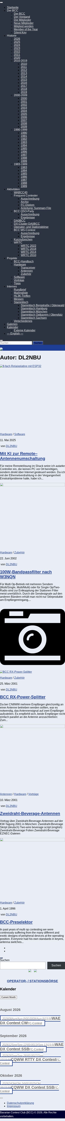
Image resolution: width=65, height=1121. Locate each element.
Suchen (5, 960)
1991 (24, 135)
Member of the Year (26, 29)
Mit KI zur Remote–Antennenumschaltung (22, 456)
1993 (24, 142)
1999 (24, 161)
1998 (24, 157)
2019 (24, 92)
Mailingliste (21, 292)
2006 (24, 117)
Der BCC (19, 13)
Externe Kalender (24, 330)
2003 (24, 107)
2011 (24, 67)
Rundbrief (20, 289)
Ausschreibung (30, 198)
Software (19, 277)
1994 (24, 145)
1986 (24, 176)
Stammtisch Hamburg (34, 308)
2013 (24, 73)
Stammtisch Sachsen (34, 317)
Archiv (25, 201)
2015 (24, 79)
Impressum (13, 1106)
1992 (24, 139)
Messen (19, 299)
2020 (17, 57)
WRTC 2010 (28, 255)
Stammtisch (21, 302)
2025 (17, 41)
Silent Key (20, 32)
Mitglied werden (23, 26)
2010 (24, 63)
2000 (24, 98)
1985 (24, 173)
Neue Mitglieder (23, 23)
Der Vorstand (22, 16)
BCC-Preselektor (16, 922)
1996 (24, 151)
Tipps (17, 283)
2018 (24, 88)
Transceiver (28, 267)
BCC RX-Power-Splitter (22, 697)
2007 (24, 120)
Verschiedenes (23, 320)
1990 (24, 132)
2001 (24, 101)
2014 (24, 76)
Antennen (27, 270)
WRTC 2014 (28, 252)
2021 (17, 54)
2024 (17, 45)
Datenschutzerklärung (20, 1102)
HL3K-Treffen (22, 295)
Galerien (12, 324)
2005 (24, 114)
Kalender (12, 327)
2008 (24, 123)
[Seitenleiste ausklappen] (1, 957)
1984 (24, 170)
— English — (15, 333)
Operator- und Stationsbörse (31, 226)
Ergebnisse (28, 217)
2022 (17, 51)
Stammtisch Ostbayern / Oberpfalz (42, 314)
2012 (24, 70)
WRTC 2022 (28, 245)
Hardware (20, 264)
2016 (24, 82)
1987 (24, 179)
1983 (24, 167)
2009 (24, 126)
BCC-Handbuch (24, 261)
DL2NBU (11, 446)
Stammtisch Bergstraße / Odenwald (42, 305)
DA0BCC (19, 220)
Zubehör (26, 273)
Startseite (13, 7)
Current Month (8, 997)
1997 (24, 154)
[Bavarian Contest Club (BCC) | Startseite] (19, 349)
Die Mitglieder (22, 19)
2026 (17, 38)
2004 (24, 110)
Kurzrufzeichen (23, 239)
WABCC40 (20, 192)
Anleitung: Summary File (36, 208)
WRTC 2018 (28, 248)
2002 (24, 104)
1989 (24, 186)
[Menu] (1, 2)
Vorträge (19, 280)
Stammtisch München (34, 311)
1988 (24, 183)
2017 (24, 85)
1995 (24, 148)
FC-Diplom (27, 204)
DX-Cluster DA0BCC (27, 223)
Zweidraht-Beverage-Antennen (30, 813)
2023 (17, 48)
